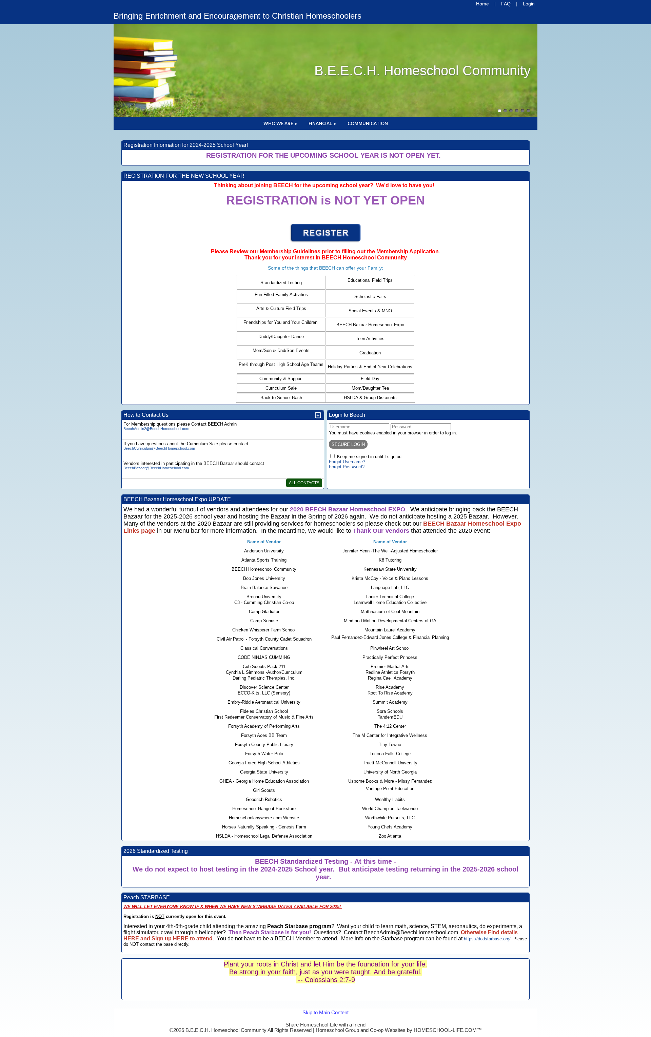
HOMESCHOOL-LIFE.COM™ (448, 1030)
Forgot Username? (347, 461)
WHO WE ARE (280, 123)
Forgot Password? (346, 466)
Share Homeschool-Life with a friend (325, 1025)
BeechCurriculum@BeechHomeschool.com (159, 448)
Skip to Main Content (325, 1019)
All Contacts (304, 483)
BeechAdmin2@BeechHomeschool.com (156, 429)
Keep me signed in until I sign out (370, 456)
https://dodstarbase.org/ (487, 938)
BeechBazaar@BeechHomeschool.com (156, 468)
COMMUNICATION (368, 123)
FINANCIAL (323, 123)
